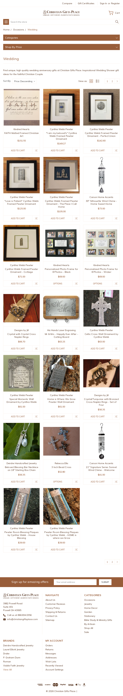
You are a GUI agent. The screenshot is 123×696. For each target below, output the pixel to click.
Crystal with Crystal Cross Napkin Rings (21, 335)
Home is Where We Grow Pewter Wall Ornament (61, 400)
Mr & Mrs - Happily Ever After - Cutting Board (61, 335)
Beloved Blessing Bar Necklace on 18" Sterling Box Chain (21, 469)
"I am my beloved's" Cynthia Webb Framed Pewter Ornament (61, 136)
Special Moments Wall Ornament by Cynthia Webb (21, 400)
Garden (88, 612)
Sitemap (49, 620)
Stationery (89, 616)
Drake (6, 653)
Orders (49, 645)
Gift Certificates (86, 3)
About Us (50, 599)
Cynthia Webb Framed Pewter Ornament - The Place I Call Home (61, 204)
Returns (49, 649)
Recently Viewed (54, 665)
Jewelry (88, 604)
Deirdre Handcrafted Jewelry (18, 645)
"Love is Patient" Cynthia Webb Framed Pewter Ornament (21, 202)
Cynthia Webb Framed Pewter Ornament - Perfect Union (101, 134)
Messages (50, 653)
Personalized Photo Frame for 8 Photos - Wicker (101, 270)
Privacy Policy (52, 608)
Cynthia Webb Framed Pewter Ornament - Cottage (21, 270)
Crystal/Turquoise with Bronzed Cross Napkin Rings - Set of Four (101, 402)
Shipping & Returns (55, 612)
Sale (86, 632)
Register (115, 3)
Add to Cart (18, 150)
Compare (67, 3)
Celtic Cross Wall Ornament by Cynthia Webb (101, 335)
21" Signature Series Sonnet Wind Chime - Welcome (101, 469)
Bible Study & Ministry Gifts (98, 620)
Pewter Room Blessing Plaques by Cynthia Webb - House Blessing (21, 535)
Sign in (103, 3)
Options (57, 283)
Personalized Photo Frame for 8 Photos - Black (61, 270)
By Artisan (89, 624)
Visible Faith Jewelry (13, 665)
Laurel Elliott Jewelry (13, 649)
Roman (7, 661)
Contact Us (51, 616)
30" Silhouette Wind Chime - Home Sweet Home (101, 202)
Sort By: (7, 81)
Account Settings (54, 669)
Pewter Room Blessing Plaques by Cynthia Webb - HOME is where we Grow (61, 535)
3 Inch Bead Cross (61, 467)
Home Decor (91, 608)
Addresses (51, 657)
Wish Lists (50, 661)
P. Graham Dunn (11, 657)
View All (7, 669)
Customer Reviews (55, 604)
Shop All (88, 628)
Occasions (89, 599)
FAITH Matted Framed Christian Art (21, 134)
